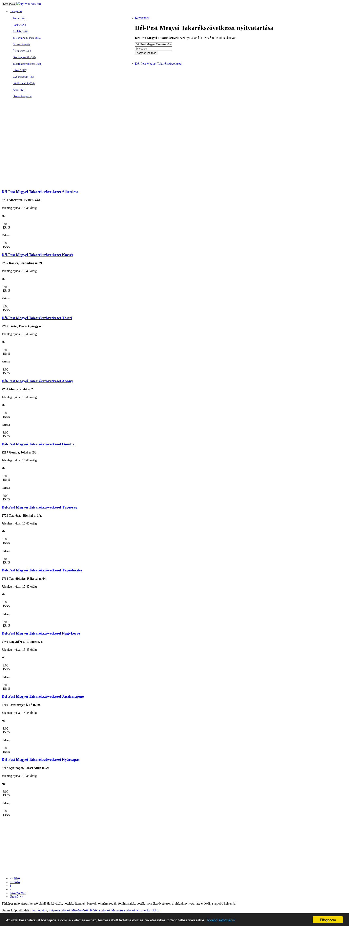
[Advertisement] (123, 157)
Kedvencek (142, 18)
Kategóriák (16, 11)
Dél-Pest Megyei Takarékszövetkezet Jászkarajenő (43, 696)
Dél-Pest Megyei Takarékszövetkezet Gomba (38, 444)
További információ (221, 919)
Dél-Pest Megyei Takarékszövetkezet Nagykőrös (41, 633)
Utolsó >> (16, 896)
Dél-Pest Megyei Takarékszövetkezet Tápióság (39, 507)
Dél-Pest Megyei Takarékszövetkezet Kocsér (37, 255)
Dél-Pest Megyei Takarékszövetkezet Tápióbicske (42, 570)
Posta (19, 18)
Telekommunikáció (27, 37)
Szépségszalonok (59, 910)
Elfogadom (328, 919)
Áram (19, 89)
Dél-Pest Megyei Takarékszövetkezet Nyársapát (40, 759)
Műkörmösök (79, 910)
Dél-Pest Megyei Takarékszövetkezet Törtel (37, 318)
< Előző (15, 882)
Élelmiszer (22, 50)
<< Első (15, 878)
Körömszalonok (100, 910)
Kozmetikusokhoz (148, 910)
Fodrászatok (39, 910)
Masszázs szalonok (123, 910)
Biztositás (21, 44)
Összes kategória (22, 96)
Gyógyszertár (23, 76)
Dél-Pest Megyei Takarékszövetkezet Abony (37, 381)
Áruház (20, 31)
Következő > (18, 893)
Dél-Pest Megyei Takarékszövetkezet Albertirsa (40, 192)
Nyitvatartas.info (30, 3)
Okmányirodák (24, 57)
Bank (19, 24)
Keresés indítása (146, 52)
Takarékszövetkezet (27, 63)
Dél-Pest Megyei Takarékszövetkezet (158, 63)
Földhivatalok (24, 83)
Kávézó (20, 70)
